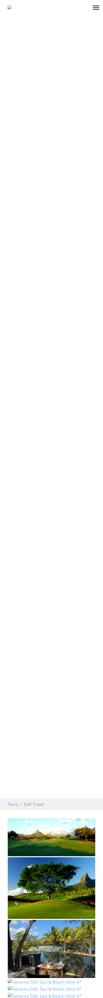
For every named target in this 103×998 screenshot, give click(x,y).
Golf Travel (34, 804)
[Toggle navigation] (96, 7)
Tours (13, 804)
